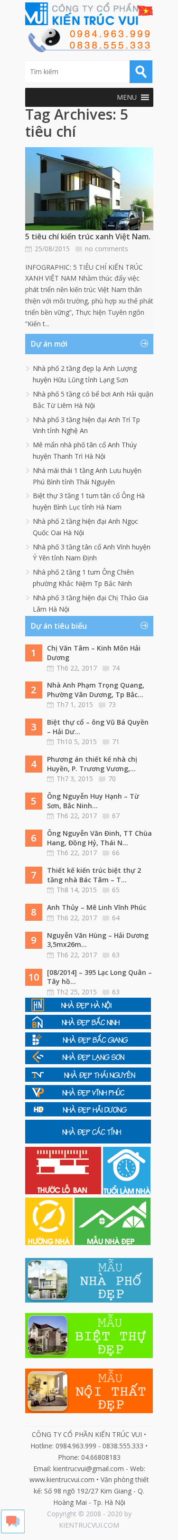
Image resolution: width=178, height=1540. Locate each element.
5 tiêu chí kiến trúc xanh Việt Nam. (87, 236)
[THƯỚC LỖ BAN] (64, 1191)
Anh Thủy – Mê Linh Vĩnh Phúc (96, 907)
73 (112, 704)
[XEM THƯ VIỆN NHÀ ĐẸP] (112, 1242)
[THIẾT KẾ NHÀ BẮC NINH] (88, 1026)
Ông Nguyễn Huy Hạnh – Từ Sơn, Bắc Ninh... (93, 801)
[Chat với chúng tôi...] (13, 1530)
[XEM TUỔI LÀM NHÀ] (126, 1191)
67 (116, 815)
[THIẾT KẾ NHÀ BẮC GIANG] (88, 1044)
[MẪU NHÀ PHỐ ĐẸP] (89, 1299)
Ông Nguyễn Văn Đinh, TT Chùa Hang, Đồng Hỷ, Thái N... (99, 838)
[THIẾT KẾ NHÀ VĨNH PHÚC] (88, 1096)
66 (116, 852)
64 (116, 917)
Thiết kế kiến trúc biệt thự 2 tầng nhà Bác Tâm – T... (94, 875)
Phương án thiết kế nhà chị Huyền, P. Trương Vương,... (92, 764)
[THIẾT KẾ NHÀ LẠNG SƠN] (88, 1061)
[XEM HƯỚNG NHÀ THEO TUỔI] (50, 1242)
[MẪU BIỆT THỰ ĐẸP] (89, 1355)
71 (116, 741)
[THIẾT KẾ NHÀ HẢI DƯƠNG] (88, 1113)
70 (112, 778)
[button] (127, 97)
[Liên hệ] (89, 49)
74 (116, 667)
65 (116, 889)
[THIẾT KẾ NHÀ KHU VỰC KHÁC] (88, 1140)
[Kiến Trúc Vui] (89, 13)
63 (116, 954)
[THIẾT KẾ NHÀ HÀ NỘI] (88, 1009)
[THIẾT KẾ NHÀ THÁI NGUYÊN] (88, 1079)
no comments (106, 248)
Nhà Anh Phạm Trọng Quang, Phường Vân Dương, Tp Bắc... (95, 689)
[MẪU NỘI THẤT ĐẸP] (89, 1410)
